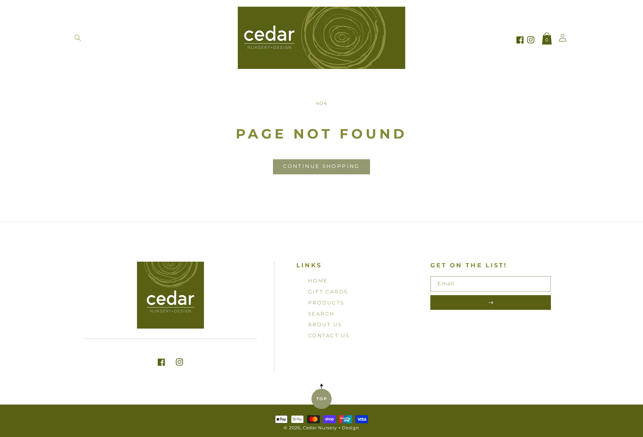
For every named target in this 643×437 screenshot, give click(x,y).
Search (321, 314)
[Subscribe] (490, 302)
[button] (77, 37)
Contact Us (329, 335)
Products (326, 302)
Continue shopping (321, 166)
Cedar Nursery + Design (331, 427)
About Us (325, 324)
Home (318, 280)
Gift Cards (328, 291)
